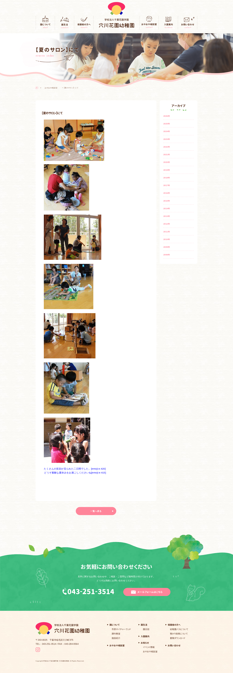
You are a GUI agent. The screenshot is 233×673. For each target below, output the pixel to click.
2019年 (166, 170)
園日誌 (146, 629)
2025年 (166, 124)
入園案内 (168, 22)
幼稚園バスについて (179, 629)
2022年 (166, 147)
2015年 (166, 201)
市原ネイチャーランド (121, 629)
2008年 (166, 255)
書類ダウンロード (177, 638)
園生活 (64, 22)
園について (45, 22)
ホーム (37, 87)
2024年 (166, 131)
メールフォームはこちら (150, 592)
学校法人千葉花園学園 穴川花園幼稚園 (56, 661)
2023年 (166, 139)
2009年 (166, 247)
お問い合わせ (188, 22)
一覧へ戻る (96, 511)
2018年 (166, 178)
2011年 (166, 232)
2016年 (166, 193)
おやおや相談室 (149, 22)
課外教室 (116, 633)
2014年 (166, 208)
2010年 (166, 239)
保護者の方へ (84, 22)
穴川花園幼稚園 (116, 23)
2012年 (166, 224)
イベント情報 (149, 647)
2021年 (166, 154)
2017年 (166, 185)
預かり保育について (179, 633)
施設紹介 (116, 638)
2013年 (166, 216)
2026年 (166, 116)
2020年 (166, 162)
